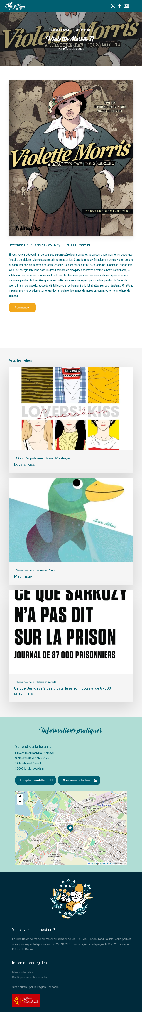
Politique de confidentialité (29, 977)
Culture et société (46, 682)
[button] (135, 6)
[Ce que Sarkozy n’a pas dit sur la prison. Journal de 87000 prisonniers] (71, 646)
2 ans (52, 570)
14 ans (49, 458)
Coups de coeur (60, 29)
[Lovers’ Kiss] (71, 420)
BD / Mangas (83, 29)
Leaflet (93, 863)
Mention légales (22, 972)
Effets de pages (73, 49)
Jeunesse (41, 570)
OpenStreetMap (107, 863)
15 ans (20, 458)
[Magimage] (71, 531)
